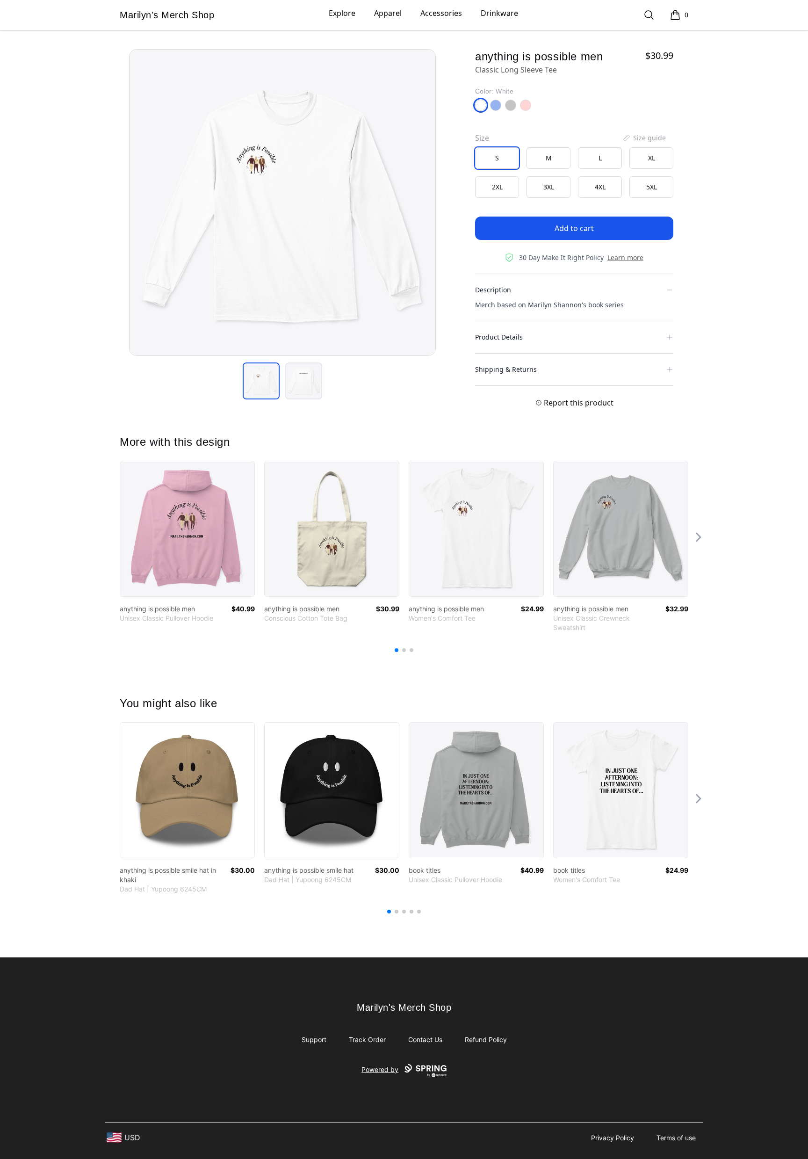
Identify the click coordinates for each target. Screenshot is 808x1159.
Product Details (499, 337)
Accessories (441, 13)
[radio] (497, 158)
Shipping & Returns (506, 369)
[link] (187, 528)
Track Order (367, 1039)
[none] (644, 138)
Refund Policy (486, 1039)
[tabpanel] (282, 202)
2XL (497, 186)
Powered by (379, 1069)
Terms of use (676, 1138)
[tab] (261, 380)
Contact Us (425, 1039)
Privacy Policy (612, 1138)
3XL (548, 186)
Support (314, 1039)
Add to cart (574, 228)
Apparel (388, 13)
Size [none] (482, 138)
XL (651, 157)
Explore (342, 13)
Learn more (625, 257)
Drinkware (499, 13)
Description (493, 289)
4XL (600, 186)
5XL (651, 186)
